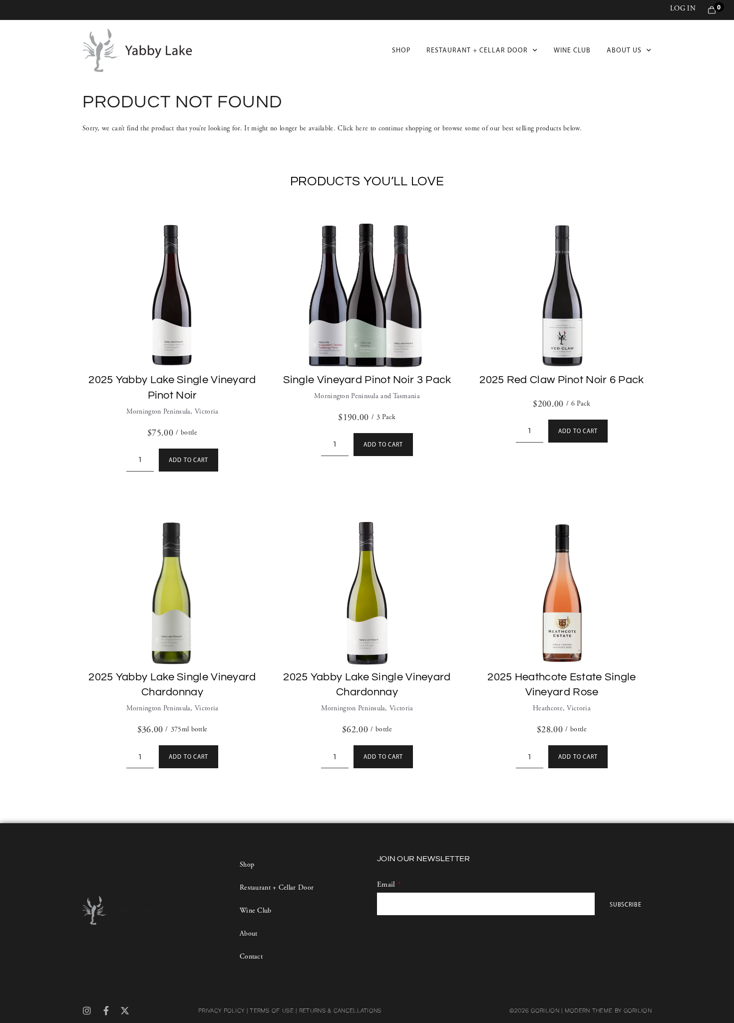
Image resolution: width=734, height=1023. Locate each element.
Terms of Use (272, 1010)
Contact (251, 956)
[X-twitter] (125, 1010)
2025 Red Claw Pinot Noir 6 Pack (561, 380)
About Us (624, 50)
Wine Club (572, 50)
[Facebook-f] (105, 1010)
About (249, 933)
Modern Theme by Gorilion (608, 1010)
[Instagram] (86, 1010)
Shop (401, 50)
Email (386, 884)
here (362, 128)
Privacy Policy (221, 1010)
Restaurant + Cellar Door (477, 50)
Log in (683, 8)
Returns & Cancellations (340, 1010)
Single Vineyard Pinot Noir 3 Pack (367, 380)
